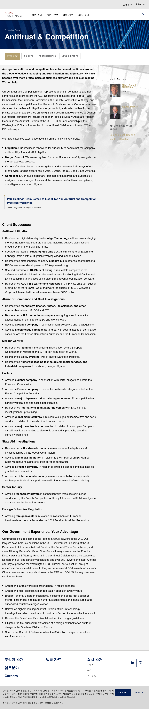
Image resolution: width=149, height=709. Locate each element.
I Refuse (139, 692)
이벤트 (90, 664)
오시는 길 (91, 675)
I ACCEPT (123, 692)
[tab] (12, 56)
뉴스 (89, 670)
